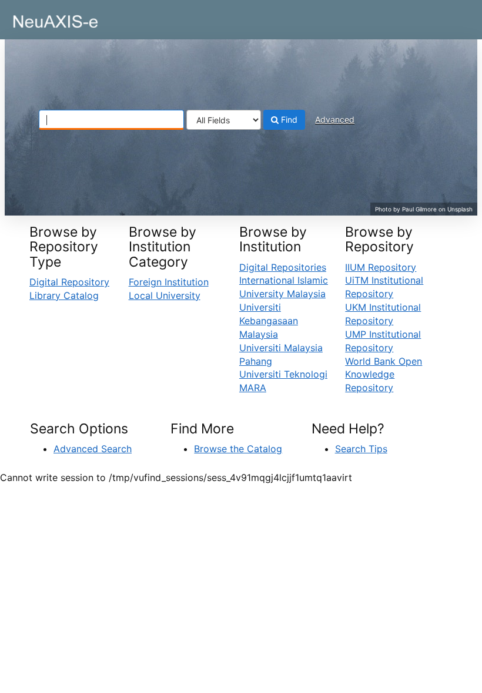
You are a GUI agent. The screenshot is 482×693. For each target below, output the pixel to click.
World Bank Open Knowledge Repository (383, 374)
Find (288, 120)
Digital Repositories (282, 267)
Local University (164, 295)
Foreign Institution (169, 282)
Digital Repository (69, 282)
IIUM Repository (380, 267)
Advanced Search (92, 449)
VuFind (38, 18)
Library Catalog (64, 295)
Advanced (334, 120)
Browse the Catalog (238, 449)
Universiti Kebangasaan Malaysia (268, 320)
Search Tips (361, 449)
